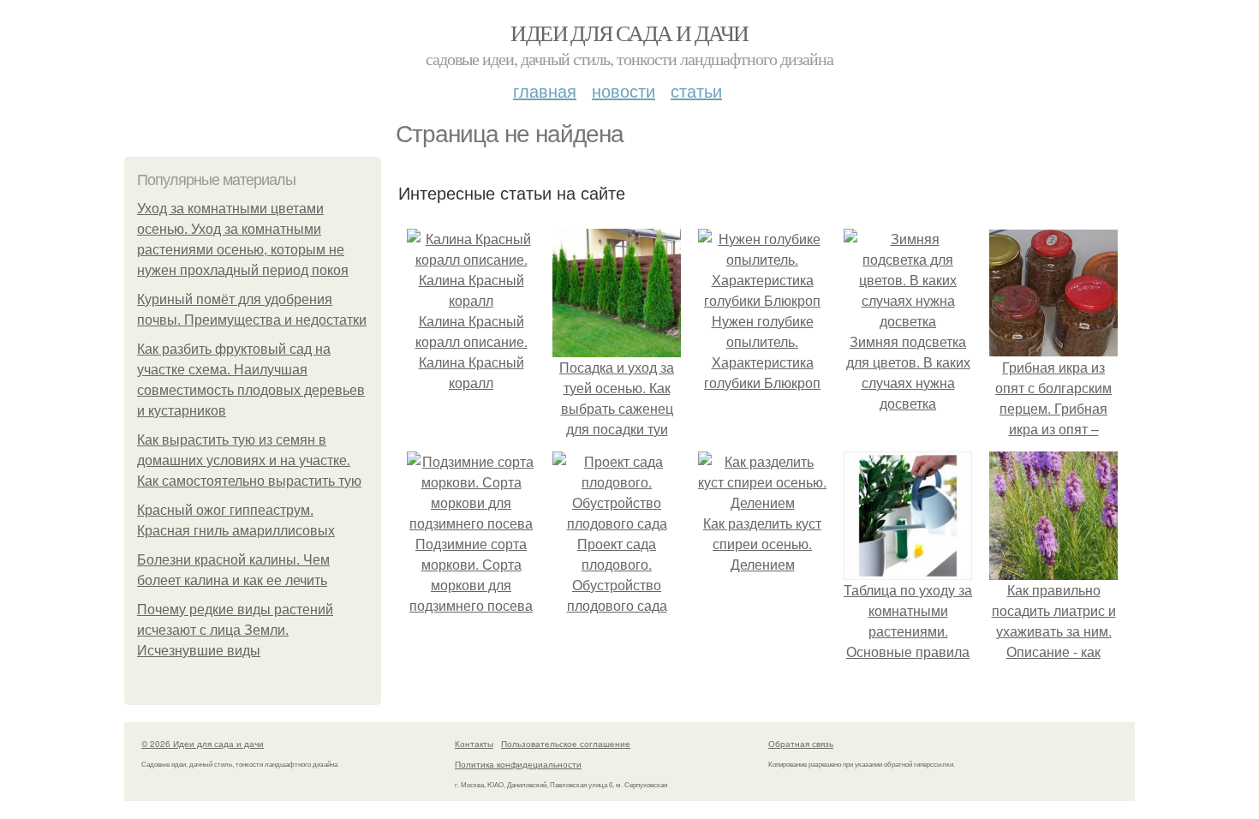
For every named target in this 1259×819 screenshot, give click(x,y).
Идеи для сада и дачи (629, 32)
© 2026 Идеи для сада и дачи (202, 744)
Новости (623, 90)
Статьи (696, 90)
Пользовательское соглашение (565, 744)
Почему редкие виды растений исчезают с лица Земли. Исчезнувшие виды (235, 630)
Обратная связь (800, 744)
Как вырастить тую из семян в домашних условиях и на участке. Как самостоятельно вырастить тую (249, 460)
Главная (544, 90)
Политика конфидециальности (518, 764)
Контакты (474, 744)
